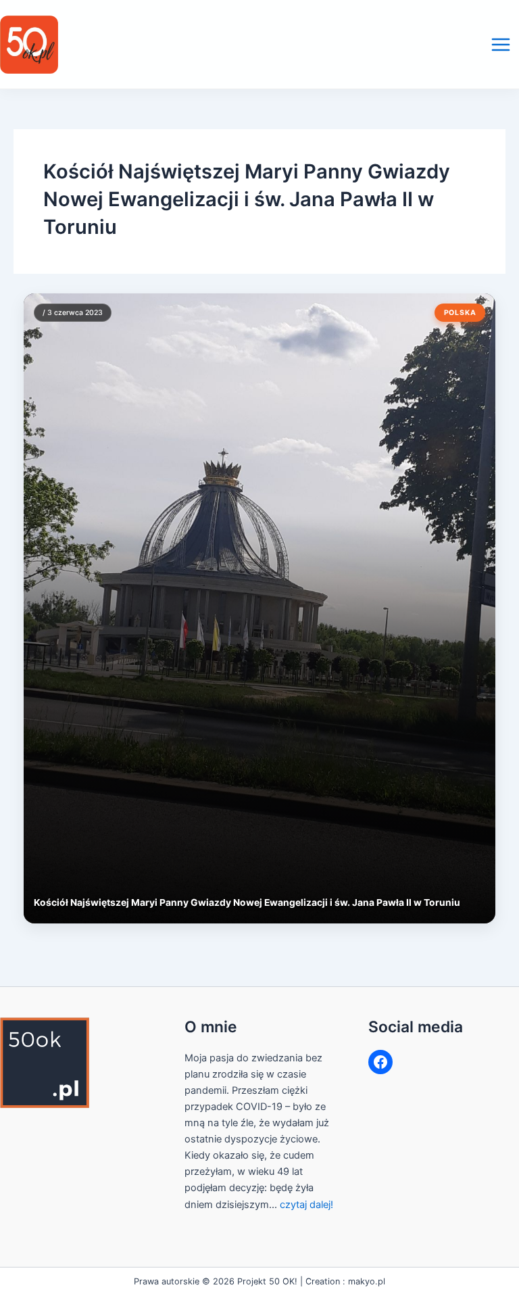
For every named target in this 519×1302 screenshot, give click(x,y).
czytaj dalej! (306, 1205)
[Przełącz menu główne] (501, 44)
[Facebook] (380, 1062)
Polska (460, 312)
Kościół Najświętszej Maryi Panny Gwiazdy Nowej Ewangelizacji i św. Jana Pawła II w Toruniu (247, 902)
